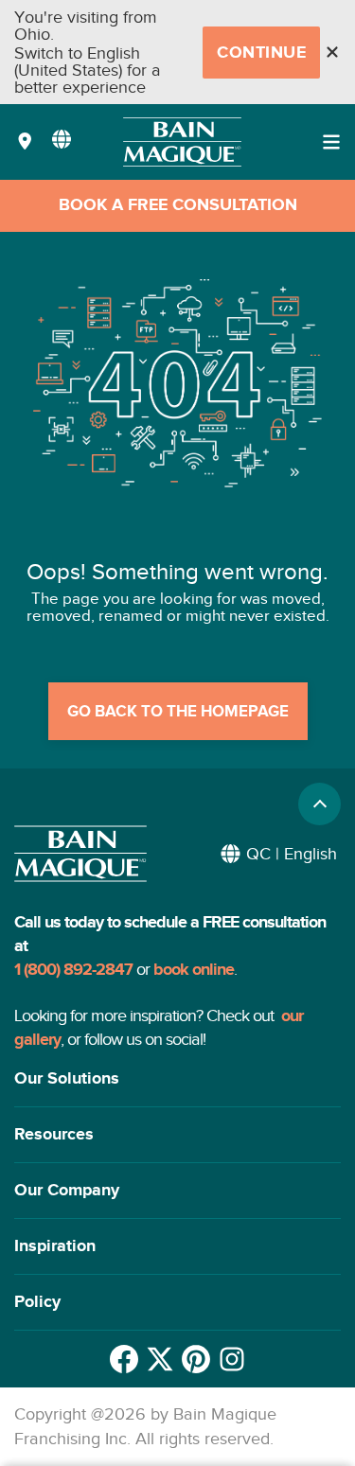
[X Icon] (160, 1359)
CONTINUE (261, 53)
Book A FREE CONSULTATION (178, 205)
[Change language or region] (61, 139)
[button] (177, 1079)
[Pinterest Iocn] (196, 1359)
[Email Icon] (232, 1359)
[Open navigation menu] (331, 141)
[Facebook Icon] (124, 1359)
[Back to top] (319, 804)
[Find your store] (25, 142)
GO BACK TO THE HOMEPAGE (178, 711)
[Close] (332, 52)
